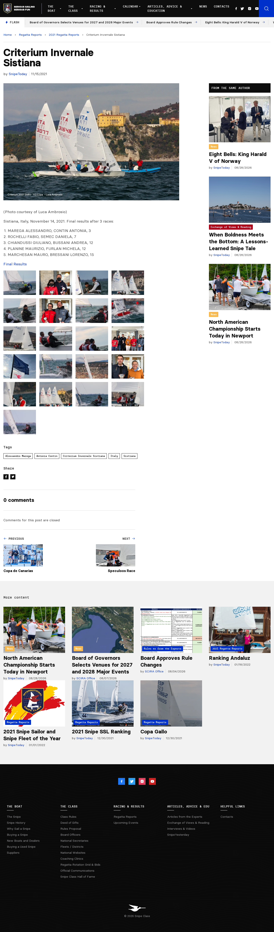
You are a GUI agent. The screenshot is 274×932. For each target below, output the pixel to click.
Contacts (221, 6)
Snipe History (16, 823)
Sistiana (130, 456)
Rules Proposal (70, 829)
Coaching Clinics (71, 859)
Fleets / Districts (71, 847)
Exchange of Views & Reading (231, 227)
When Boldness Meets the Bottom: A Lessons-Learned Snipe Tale (238, 241)
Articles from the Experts (184, 817)
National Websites (72, 853)
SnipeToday (18, 74)
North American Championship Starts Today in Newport (235, 329)
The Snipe (14, 817)
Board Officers (70, 835)
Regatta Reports (30, 35)
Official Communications (77, 871)
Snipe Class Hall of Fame (77, 876)
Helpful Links (232, 806)
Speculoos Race (121, 571)
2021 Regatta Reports (64, 35)
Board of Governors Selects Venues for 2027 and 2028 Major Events (102, 665)
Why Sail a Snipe (18, 829)
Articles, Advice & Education (164, 8)
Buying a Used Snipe (21, 847)
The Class (73, 8)
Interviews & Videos (181, 829)
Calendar (130, 6)
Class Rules (68, 817)
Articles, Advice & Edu (188, 806)
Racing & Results (97, 8)
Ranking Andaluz (229, 658)
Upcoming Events (126, 823)
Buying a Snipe (17, 835)
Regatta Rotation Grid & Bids (80, 865)
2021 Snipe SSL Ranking (101, 731)
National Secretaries (74, 841)
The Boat (51, 8)
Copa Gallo (153, 731)
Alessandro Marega (18, 456)
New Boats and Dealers (23, 841)
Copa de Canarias (18, 571)
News (203, 6)
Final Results (15, 264)
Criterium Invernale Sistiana (84, 456)
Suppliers (13, 853)
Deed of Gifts (69, 823)
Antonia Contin (46, 456)
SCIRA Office (85, 678)
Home (7, 35)
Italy (114, 456)
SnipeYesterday (178, 835)
